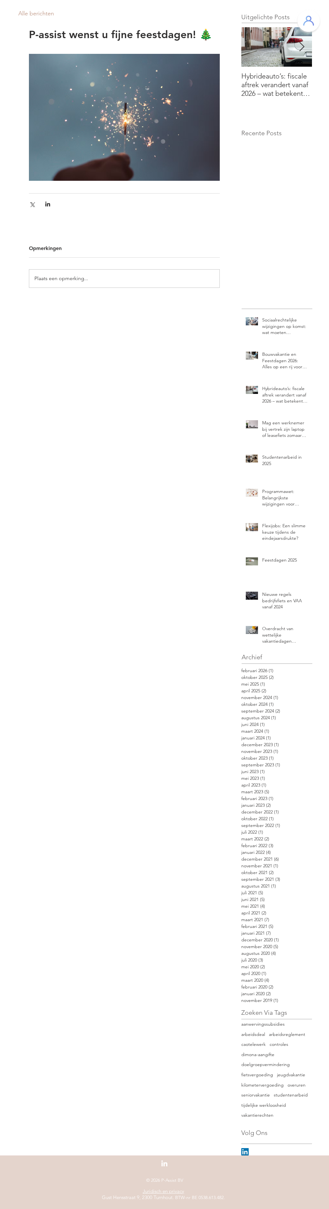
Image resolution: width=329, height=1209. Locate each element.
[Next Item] (302, 47)
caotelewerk (253, 1044)
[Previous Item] (251, 47)
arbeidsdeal (253, 1034)
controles (279, 1044)
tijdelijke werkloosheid (263, 1105)
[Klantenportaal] (308, 20)
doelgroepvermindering (265, 1064)
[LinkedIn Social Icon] (245, 1151)
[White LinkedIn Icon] (164, 1163)
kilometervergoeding (262, 1085)
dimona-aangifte (257, 1054)
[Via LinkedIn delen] (48, 204)
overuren (297, 1085)
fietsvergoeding (257, 1075)
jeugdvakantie (291, 1075)
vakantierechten (257, 1115)
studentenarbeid (291, 1095)
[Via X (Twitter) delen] (32, 204)
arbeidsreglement (287, 1034)
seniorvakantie (255, 1095)
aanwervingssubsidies (263, 1024)
